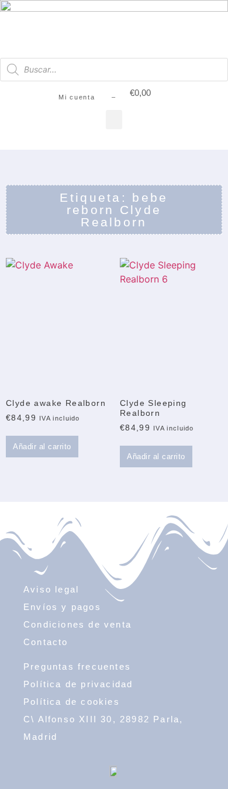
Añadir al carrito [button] (42, 446)
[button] (114, 119)
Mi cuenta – (87, 97)
